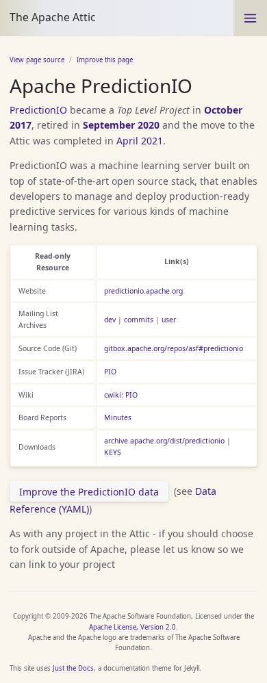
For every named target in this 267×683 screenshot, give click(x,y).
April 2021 (139, 140)
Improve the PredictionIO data (89, 491)
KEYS (112, 452)
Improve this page (105, 59)
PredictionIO (38, 109)
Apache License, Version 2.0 (132, 627)
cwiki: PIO (121, 395)
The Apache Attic (53, 17)
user (169, 319)
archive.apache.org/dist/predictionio (164, 441)
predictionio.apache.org (143, 291)
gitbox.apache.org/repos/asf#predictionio (173, 348)
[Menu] (250, 18)
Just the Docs (73, 668)
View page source (37, 59)
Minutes (117, 417)
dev (110, 319)
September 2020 (121, 124)
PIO (110, 371)
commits (138, 319)
